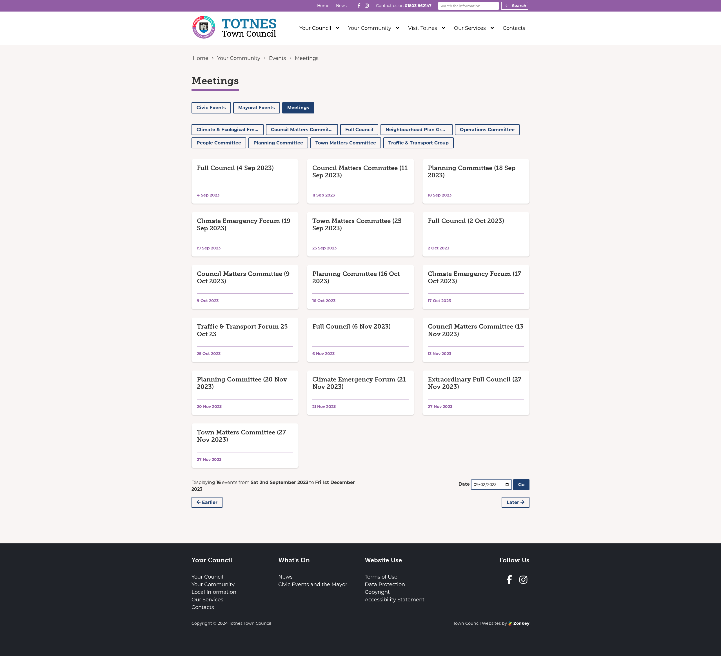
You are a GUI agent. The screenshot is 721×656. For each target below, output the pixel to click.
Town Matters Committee (345, 143)
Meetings (298, 107)
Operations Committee (487, 129)
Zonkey (520, 623)
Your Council (315, 28)
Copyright (377, 592)
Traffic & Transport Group (418, 143)
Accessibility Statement (394, 600)
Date (464, 484)
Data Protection (385, 584)
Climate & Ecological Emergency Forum (230, 129)
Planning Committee (278, 143)
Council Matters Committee (304, 129)
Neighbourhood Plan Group (418, 129)
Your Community (369, 28)
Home (323, 5)
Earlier (209, 502)
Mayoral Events (256, 107)
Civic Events (211, 107)
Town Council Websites (477, 623)
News (341, 5)
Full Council (359, 129)
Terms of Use (381, 577)
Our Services (470, 28)
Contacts (514, 28)
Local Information (214, 592)
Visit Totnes (422, 28)
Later (513, 502)
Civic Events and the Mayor (312, 584)
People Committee (219, 143)
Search (518, 5)
